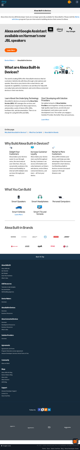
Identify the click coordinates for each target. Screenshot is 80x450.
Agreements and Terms (8, 348)
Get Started (5, 271)
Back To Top (40, 257)
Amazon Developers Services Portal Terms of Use (15, 353)
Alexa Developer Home (72, 448)
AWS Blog (4, 382)
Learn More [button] (11, 50)
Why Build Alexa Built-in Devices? (16, 132)
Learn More (45, 120)
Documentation (6, 289)
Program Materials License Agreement (12, 351)
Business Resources (7, 313)
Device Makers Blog (7, 375)
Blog (62, 448)
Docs (48, 448)
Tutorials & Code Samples (9, 287)
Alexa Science (5, 379)
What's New (5, 278)
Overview (4, 302)
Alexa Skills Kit (5, 268)
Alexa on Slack (6, 363)
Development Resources (8, 325)
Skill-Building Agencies (8, 292)
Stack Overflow (6, 396)
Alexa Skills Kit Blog (7, 372)
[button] (6, 445)
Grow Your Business (7, 275)
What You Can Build (35, 132)
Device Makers (10, 60)
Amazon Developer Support (9, 391)
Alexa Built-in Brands (51, 132)
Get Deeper (5, 273)
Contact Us (5, 393)
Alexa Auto (5, 377)
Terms (44, 448)
